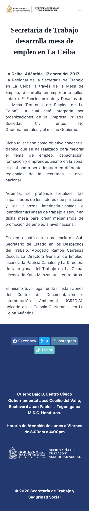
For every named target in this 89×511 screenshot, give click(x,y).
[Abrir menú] (79, 9)
